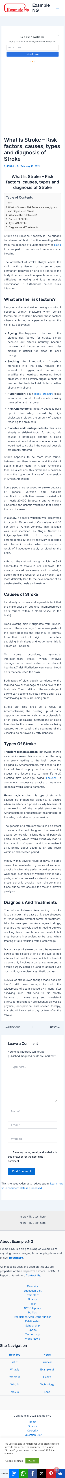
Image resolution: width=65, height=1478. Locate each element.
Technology (32, 1334)
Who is (14, 1384)
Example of (32, 1295)
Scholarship (32, 1325)
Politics (32, 1312)
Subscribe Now (32, 54)
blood (57, 244)
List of (14, 1362)
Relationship (32, 1321)
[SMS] (13, 1473)
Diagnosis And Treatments (23, 227)
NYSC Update (32, 1308)
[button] (32, 37)
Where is (14, 1377)
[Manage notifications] (56, 1470)
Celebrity (32, 1286)
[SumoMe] (60, 1473)
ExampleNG (41, 8)
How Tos (14, 1354)
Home (32, 1422)
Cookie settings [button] (14, 1460)
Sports (33, 1330)
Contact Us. (33, 1275)
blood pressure (43, 393)
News (47, 1354)
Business (47, 1362)
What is (14, 1369)
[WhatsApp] (23, 1473)
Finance (32, 1299)
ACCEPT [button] (32, 1460)
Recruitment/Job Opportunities (32, 1317)
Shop (47, 1392)
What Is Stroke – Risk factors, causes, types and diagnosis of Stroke (32, 209)
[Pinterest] (51, 1473)
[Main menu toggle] (57, 7)
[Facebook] (32, 1473)
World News (32, 1338)
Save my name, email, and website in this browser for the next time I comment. (32, 1156)
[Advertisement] (32, 101)
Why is (14, 1392)
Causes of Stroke (18, 219)
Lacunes (51, 778)
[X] (41, 1473)
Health (32, 1303)
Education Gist (33, 1290)
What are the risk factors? (23, 215)
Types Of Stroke (18, 223)
